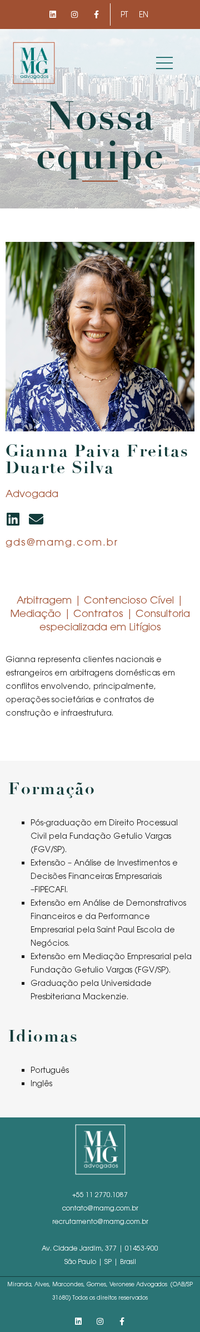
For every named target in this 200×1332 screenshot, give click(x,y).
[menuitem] (124, 14)
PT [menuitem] (124, 14)
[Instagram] (74, 14)
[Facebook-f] (96, 14)
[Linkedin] (52, 14)
